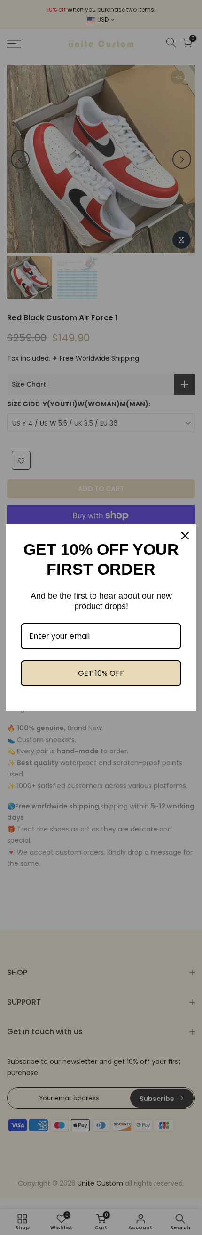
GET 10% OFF (101, 673)
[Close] (185, 535)
